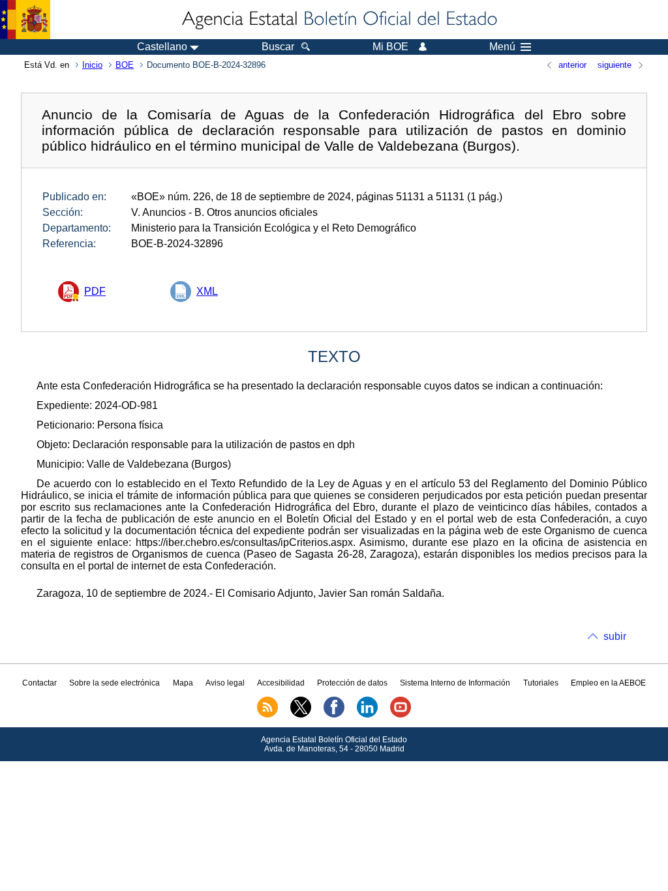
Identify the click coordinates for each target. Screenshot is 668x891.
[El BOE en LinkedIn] (367, 714)
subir (614, 636)
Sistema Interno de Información (455, 682)
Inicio (92, 65)
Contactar (39, 682)
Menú (502, 47)
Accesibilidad (281, 682)
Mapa (183, 682)
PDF (95, 291)
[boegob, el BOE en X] (300, 714)
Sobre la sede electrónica (114, 682)
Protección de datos (352, 682)
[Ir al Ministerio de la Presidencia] (25, 19)
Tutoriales (540, 682)
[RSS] (267, 714)
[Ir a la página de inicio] (338, 19)
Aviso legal (225, 682)
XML (207, 291)
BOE (124, 65)
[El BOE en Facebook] (334, 714)
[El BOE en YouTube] (400, 714)
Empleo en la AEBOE (608, 682)
